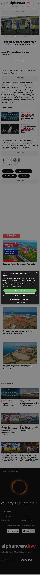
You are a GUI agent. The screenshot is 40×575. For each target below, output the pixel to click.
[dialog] (20, 287)
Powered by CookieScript (20, 302)
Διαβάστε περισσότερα (26, 284)
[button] (20, 286)
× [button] (37, 273)
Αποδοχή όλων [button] (20, 290)
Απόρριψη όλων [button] (20, 295)
